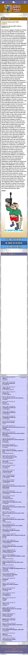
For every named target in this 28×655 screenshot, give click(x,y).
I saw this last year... (7, 471)
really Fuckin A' (6, 388)
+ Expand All (23, 377)
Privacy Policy (12, 650)
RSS (7, 650)
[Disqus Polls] (14, 275)
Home (3, 646)
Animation (8, 647)
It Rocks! (4, 599)
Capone (11, 30)
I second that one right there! (9, 574)
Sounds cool (5, 393)
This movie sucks (6, 589)
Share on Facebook (14, 243)
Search (16, 647)
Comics (12, 647)
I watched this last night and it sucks (11, 502)
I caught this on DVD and (8, 407)
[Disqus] (14, 313)
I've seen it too (6, 466)
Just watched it (6, 594)
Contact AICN (19, 650)
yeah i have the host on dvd (9, 456)
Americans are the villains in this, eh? (12, 492)
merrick (8, 27)
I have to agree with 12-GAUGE (10, 541)
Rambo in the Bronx (7, 615)
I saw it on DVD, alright (8, 476)
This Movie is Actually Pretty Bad (11, 530)
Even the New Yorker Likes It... (10, 445)
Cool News (7, 646)
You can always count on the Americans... (13, 398)
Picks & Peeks (20, 646)
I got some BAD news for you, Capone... (12, 525)
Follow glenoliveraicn (13, 239)
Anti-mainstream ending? (9, 639)
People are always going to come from (12, 624)
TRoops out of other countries (10, 584)
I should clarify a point (8, 481)
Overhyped (5, 579)
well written (5, 461)
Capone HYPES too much (9, 551)
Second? (4, 402)
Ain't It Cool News (16, 8)
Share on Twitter (14, 246)
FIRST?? (4, 378)
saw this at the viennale (8, 422)
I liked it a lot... (6, 603)
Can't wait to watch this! (8, 383)
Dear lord (4, 634)
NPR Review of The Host (8, 619)
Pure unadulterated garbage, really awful (13, 629)
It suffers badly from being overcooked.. (12, 546)
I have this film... (6, 497)
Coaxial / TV (13, 646)
